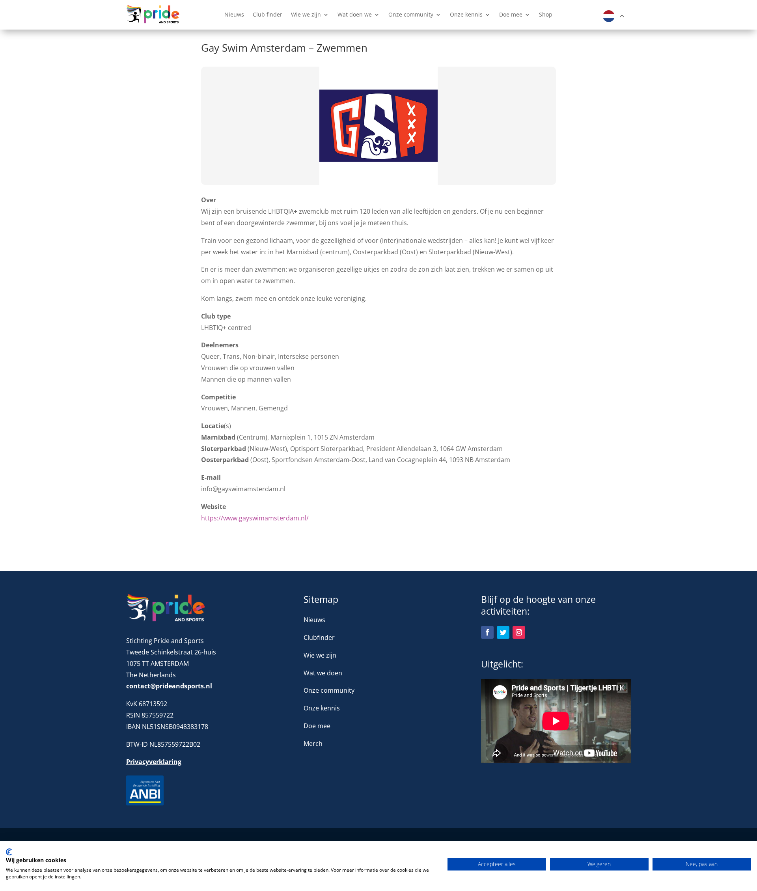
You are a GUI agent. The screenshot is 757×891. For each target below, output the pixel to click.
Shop (545, 15)
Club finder (267, 15)
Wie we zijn (306, 15)
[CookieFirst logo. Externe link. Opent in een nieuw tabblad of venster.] (9, 852)
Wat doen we (354, 15)
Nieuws (234, 15)
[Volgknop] (487, 632)
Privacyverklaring (153, 761)
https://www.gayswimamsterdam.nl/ (255, 518)
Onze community (410, 15)
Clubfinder (319, 637)
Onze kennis (466, 15)
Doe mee (510, 15)
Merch (313, 743)
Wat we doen (323, 673)
